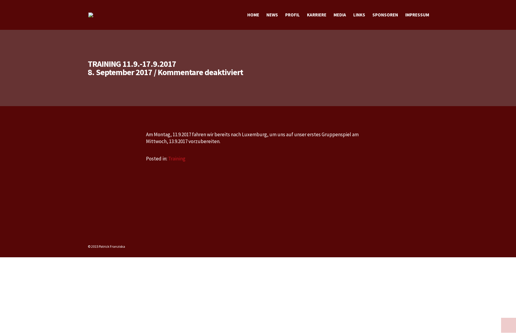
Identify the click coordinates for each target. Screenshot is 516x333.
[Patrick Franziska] (90, 15)
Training (176, 158)
